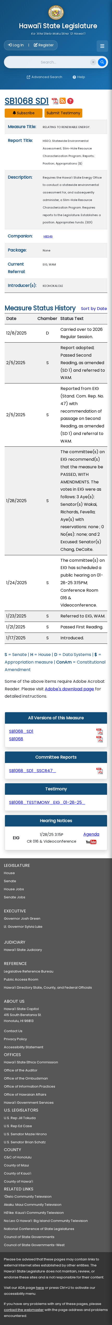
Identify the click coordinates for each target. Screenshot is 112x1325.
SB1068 (16, 739)
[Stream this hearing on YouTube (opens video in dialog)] (91, 842)
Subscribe (25, 113)
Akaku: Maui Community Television (32, 1204)
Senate (10, 881)
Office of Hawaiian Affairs (25, 1094)
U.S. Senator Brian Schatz (25, 1142)
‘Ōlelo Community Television (28, 1196)
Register (46, 45)
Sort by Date (94, 309)
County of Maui (16, 1165)
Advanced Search (47, 77)
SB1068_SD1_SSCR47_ (32, 771)
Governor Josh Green (22, 918)
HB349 (48, 236)
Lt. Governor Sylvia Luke (23, 926)
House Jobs (14, 889)
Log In (18, 45)
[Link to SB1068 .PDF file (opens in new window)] (99, 739)
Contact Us (13, 1031)
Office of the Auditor (21, 1070)
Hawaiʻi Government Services (29, 1102)
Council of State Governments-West (34, 1245)
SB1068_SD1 (21, 731)
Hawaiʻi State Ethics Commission (31, 1062)
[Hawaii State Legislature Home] (56, 13)
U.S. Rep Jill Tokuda (20, 1118)
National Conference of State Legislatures (39, 1229)
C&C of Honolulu (18, 1157)
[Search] (102, 62)
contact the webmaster (24, 1310)
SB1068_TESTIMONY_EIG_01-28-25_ (47, 802)
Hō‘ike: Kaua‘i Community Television (34, 1212)
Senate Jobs (14, 897)
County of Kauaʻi (17, 1173)
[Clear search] (93, 62)
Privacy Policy (15, 1039)
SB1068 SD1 (27, 101)
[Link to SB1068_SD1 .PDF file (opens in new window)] (99, 731)
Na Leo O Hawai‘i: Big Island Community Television (46, 1221)
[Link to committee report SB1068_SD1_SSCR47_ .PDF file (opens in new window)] (99, 771)
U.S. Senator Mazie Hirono (25, 1134)
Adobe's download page (69, 689)
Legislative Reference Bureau (28, 971)
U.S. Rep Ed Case (18, 1126)
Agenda (91, 834)
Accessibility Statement (23, 1047)
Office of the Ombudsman (26, 1078)
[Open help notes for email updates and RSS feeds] (70, 101)
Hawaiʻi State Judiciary (23, 950)
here (40, 1287)
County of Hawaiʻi (18, 1181)
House (9, 873)
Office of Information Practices (29, 1086)
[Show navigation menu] (102, 46)
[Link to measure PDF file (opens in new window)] (55, 101)
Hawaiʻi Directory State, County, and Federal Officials (48, 987)
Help (81, 77)
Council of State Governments (29, 1237)
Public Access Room (21, 979)
